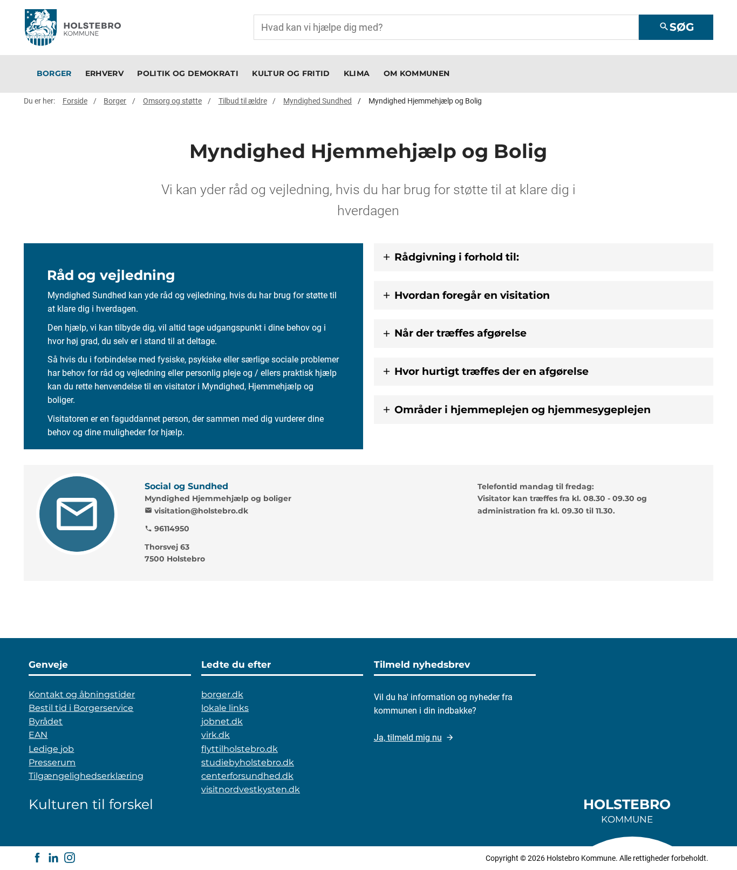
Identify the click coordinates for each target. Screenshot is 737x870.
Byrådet (46, 721)
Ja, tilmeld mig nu (408, 737)
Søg (676, 26)
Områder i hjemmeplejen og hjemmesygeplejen (522, 409)
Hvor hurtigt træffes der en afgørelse (491, 371)
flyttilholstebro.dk (239, 749)
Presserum (52, 762)
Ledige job (51, 749)
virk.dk (215, 735)
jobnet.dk (222, 721)
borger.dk (222, 694)
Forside (75, 101)
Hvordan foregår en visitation (472, 295)
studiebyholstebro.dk (247, 762)
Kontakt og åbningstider (82, 694)
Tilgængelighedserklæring (86, 776)
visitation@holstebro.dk (196, 511)
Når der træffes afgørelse (460, 333)
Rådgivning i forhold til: (456, 257)
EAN (38, 735)
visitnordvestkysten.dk (250, 789)
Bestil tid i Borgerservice (81, 708)
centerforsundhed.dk (247, 776)
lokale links (225, 708)
